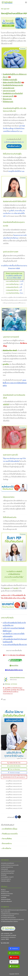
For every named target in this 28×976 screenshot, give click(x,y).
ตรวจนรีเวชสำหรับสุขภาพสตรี (7, 871)
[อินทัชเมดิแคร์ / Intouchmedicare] (7, 2)
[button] (26, 2)
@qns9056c (14, 665)
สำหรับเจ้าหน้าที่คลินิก (5, 899)
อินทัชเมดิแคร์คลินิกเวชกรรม (15, 670)
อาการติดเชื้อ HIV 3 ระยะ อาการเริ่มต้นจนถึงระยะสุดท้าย (15, 382)
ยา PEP (16, 588)
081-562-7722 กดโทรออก (17, 655)
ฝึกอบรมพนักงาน (7, 843)
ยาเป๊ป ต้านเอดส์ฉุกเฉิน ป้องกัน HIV (14, 142)
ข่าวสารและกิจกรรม (5, 895)
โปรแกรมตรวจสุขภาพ (6, 879)
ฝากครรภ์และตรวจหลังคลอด (7, 863)
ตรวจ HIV (7, 588)
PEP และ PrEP (5, 9)
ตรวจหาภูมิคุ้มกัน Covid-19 (7, 877)
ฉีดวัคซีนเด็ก (4, 875)
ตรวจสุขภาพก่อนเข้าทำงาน (7, 867)
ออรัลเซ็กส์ (6, 404)
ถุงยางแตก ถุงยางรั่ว (8, 96)
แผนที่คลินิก (3, 897)
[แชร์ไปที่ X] (19, 817)
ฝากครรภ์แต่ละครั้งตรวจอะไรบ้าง (8, 917)
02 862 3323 (6, 943)
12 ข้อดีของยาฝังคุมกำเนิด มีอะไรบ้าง (9, 921)
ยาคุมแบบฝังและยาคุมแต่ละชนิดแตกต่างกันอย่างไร (12, 919)
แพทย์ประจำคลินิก (5, 891)
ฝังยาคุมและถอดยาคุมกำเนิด (7, 873)
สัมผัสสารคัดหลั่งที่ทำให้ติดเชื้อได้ (12, 82)
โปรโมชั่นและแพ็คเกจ (5, 881)
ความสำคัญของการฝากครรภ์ (7, 915)
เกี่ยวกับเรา (3, 890)
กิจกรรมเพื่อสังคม (7, 838)
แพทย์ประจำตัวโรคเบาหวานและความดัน (10, 865)
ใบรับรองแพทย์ (4, 869)
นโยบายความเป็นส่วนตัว (6, 901)
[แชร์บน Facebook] (16, 817)
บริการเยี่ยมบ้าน (6, 848)
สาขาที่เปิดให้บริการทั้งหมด (9, 829)
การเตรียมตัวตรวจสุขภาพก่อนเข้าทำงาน (10, 914)
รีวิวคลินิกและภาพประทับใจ (10, 834)
